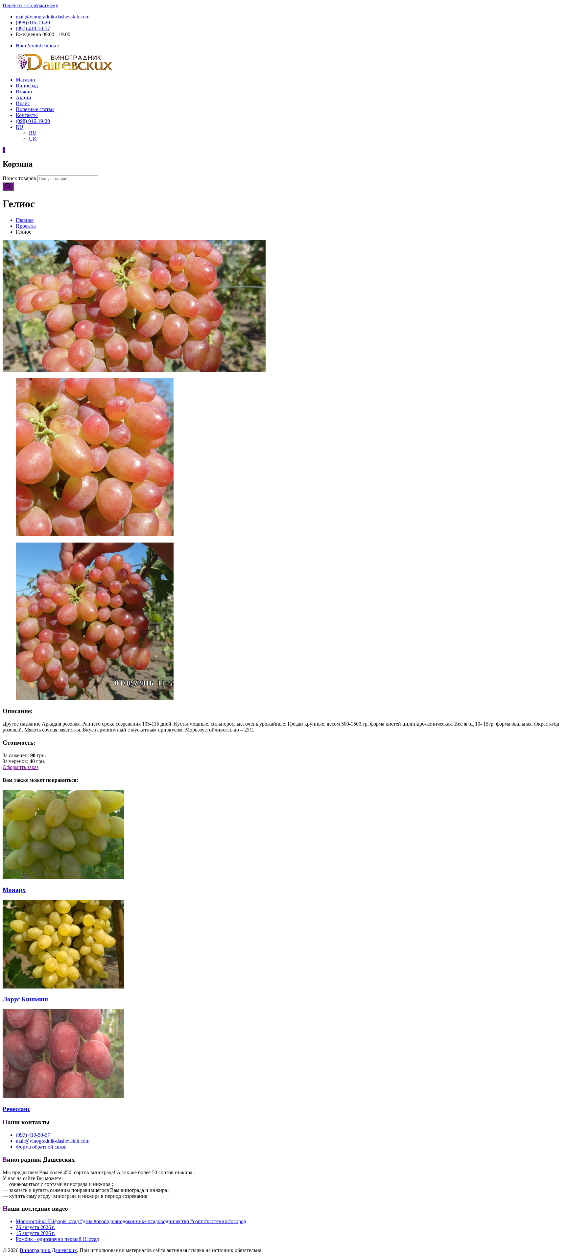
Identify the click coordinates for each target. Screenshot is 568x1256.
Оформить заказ (20, 767)
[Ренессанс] (63, 1096)
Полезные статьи (35, 109)
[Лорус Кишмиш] (63, 986)
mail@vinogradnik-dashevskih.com (52, 16)
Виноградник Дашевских (48, 1250)
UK (33, 139)
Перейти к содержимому (30, 5)
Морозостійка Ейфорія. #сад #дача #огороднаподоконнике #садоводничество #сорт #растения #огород (131, 1221)
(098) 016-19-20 (33, 22)
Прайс (23, 103)
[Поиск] (8, 186)
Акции (23, 97)
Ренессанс (16, 1108)
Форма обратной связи (41, 1147)
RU (19, 127)
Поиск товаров (19, 178)
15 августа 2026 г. (35, 1233)
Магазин (25, 79)
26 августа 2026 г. (35, 1227)
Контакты (27, 115)
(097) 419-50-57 (33, 28)
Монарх (14, 889)
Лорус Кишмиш (25, 999)
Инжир (24, 91)
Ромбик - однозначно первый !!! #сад (57, 1239)
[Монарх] (63, 877)
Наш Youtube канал (37, 45)
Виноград (27, 85)
